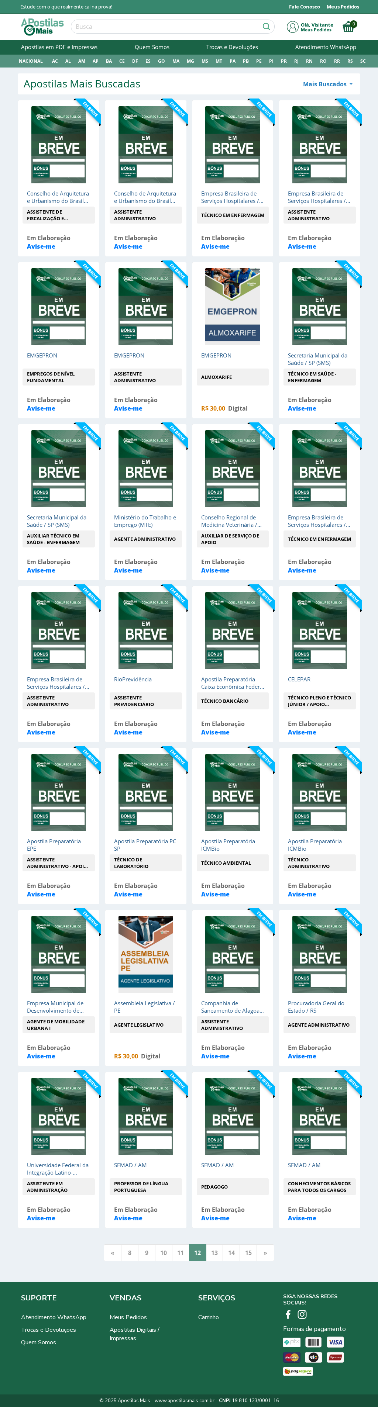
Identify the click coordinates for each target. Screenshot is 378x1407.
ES (148, 61)
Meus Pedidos (128, 1317)
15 (248, 1253)
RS (350, 61)
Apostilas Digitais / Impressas (134, 1334)
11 (180, 1253)
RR (337, 61)
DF (135, 61)
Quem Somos (152, 47)
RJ (296, 61)
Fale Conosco (304, 6)
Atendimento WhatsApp (325, 47)
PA (233, 61)
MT (219, 61)
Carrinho (208, 1317)
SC (363, 61)
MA (175, 61)
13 (214, 1253)
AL (68, 61)
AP (96, 61)
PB (246, 61)
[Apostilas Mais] (42, 27)
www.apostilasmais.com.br (184, 1400)
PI (271, 61)
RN (309, 61)
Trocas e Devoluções (232, 47)
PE (259, 61)
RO (323, 61)
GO (161, 61)
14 (231, 1253)
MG (190, 61)
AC (55, 61)
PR (284, 61)
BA (109, 61)
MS (205, 61)
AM (81, 61)
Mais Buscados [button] (325, 84)
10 (163, 1253)
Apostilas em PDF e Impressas (59, 47)
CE (122, 61)
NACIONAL (31, 61)
